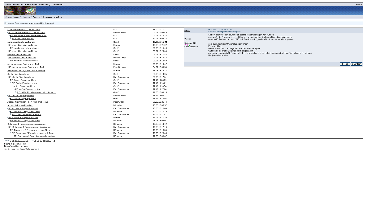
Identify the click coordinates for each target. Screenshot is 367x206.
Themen (26, 17)
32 (21, 140)
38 (41, 140)
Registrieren (47, 23)
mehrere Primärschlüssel (19, 54)
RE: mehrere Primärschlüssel (22, 57)
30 (16, 140)
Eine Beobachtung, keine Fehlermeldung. (26, 70)
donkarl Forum (12, 17)
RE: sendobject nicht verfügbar (22, 45)
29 (13, 140)
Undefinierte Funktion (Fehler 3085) (23, 29)
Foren (359, 4)
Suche (8, 4)
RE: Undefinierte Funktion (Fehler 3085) (26, 32)
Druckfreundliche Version (16, 146)
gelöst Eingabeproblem (24, 86)
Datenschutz (57, 4)
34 (27, 140)
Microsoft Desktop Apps (23, 38)
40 (46, 140)
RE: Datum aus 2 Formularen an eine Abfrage (29, 127)
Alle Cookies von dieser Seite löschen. (21, 149)
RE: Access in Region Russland (23, 108)
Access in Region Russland (20, 105)
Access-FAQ (44, 4)
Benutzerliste (31, 4)
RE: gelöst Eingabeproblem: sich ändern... (36, 92)
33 (24, 140)
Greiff (187, 30)
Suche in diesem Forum (15, 144)
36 (35, 140)
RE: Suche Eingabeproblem (21, 77)
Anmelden (35, 23)
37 (38, 140)
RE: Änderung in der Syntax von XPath (26, 67)
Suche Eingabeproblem (18, 74)
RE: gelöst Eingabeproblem (27, 89)
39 (44, 140)
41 (49, 140)
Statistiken (18, 4)
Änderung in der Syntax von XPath (23, 64)
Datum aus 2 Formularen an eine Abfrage (26, 124)
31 (18, 140)
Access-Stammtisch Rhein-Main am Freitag (27, 102)
